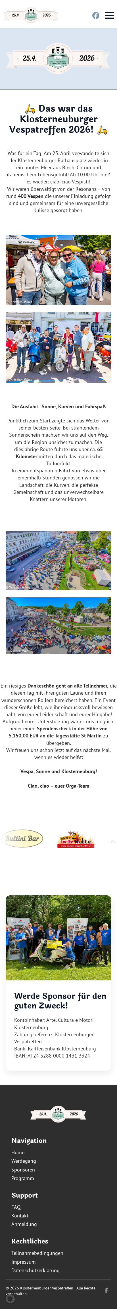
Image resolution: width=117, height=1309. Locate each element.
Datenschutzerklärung (35, 1270)
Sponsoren (23, 1169)
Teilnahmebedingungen (37, 1253)
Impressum (23, 1262)
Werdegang (23, 1161)
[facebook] (106, 1290)
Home (17, 1152)
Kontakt (19, 1215)
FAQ (15, 1207)
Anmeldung (24, 1224)
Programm (22, 1178)
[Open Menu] (109, 15)
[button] (10, 1299)
